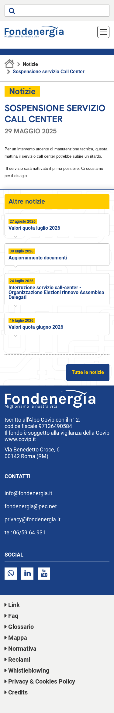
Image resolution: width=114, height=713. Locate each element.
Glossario (21, 626)
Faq (13, 615)
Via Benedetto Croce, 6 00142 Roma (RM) (32, 452)
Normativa (22, 648)
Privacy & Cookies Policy (41, 681)
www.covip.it (20, 439)
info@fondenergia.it (28, 493)
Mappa (17, 637)
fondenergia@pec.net (31, 506)
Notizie (30, 64)
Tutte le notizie (88, 372)
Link (14, 604)
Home (10, 64)
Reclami (19, 659)
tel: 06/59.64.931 (25, 532)
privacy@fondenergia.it (32, 519)
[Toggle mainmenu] (103, 32)
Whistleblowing (28, 670)
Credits (18, 692)
